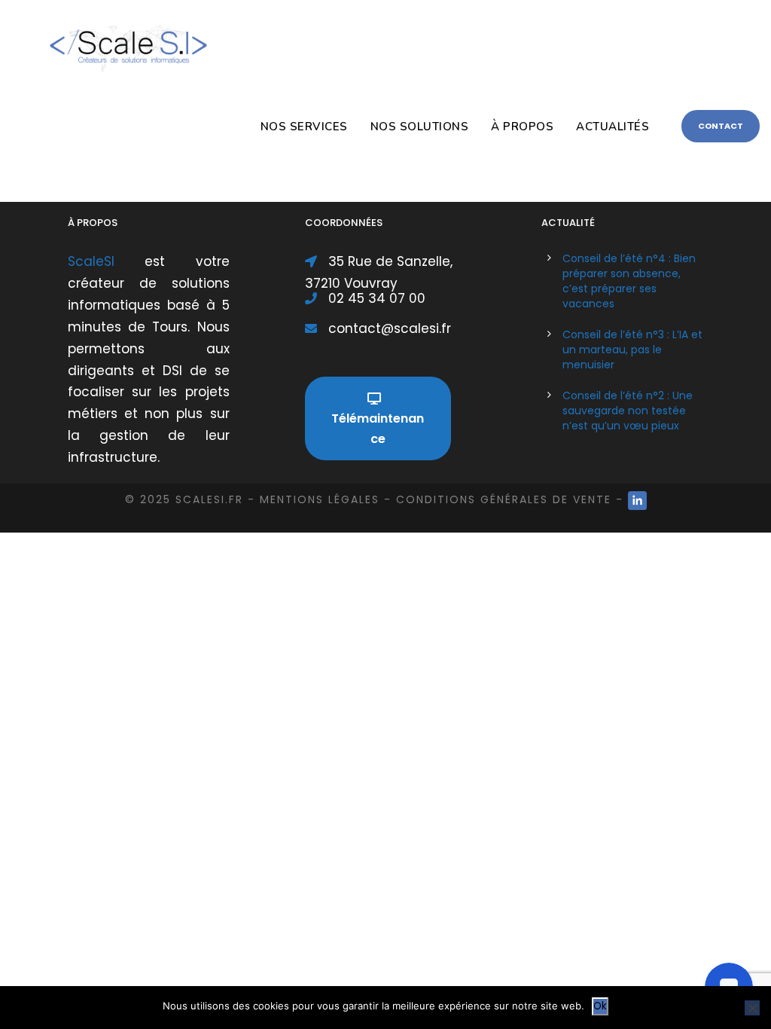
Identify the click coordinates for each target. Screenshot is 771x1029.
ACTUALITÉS (612, 126)
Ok (600, 1006)
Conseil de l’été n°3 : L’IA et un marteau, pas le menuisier (632, 349)
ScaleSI (106, 261)
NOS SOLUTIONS (419, 126)
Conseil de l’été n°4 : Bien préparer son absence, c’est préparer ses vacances (629, 281)
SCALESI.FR (209, 499)
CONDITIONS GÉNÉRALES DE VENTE (503, 499)
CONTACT (720, 126)
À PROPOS (522, 126)
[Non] (752, 1007)
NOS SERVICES (304, 126)
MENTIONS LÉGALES (319, 499)
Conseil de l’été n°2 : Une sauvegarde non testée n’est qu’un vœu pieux (627, 410)
